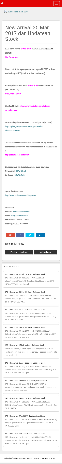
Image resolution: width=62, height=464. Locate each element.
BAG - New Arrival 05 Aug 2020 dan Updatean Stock (25, 363)
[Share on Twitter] (30, 235)
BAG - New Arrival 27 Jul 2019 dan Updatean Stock (25, 416)
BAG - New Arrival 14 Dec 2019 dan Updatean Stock (25, 434)
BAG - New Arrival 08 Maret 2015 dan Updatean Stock (26, 381)
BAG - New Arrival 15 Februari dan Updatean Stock (24, 345)
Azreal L (54, 458)
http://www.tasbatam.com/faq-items (20, 195)
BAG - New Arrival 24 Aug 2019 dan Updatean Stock (25, 310)
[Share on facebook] (20, 235)
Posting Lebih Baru (19, 252)
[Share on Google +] (10, 235)
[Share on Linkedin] (40, 235)
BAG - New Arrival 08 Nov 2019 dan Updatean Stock (25, 328)
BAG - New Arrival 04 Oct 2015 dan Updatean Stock (25, 398)
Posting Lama (45, 252)
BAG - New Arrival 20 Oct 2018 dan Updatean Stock (25, 292)
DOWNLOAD (21, 171)
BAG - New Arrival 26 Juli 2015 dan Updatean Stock (25, 274)
